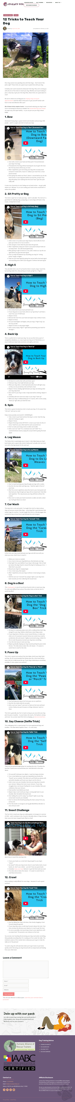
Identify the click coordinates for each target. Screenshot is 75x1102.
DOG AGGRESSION (45, 1047)
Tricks (16, 15)
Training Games (8, 15)
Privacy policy (6, 1099)
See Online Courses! (31, 5)
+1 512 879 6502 (9, 1081)
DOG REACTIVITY (44, 1049)
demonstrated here (39, 717)
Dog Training (39, 2)
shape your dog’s (18, 869)
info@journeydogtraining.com (12, 1084)
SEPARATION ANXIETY (46, 1044)
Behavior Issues (28, 2)
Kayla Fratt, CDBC (16, 28)
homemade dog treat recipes (38, 108)
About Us (57, 2)
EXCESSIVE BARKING (45, 1051)
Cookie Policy (13, 1099)
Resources (49, 2)
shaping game (11, 587)
